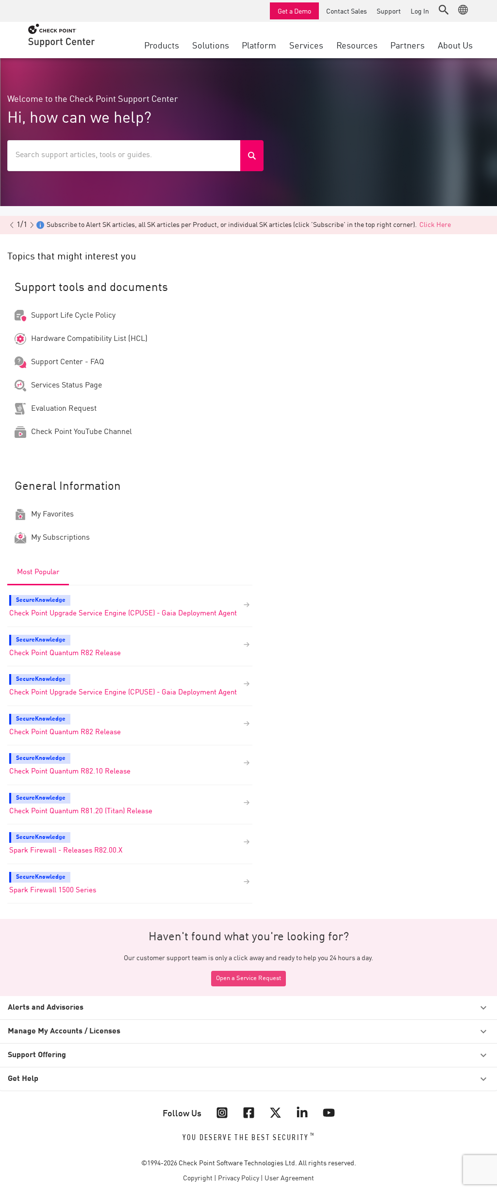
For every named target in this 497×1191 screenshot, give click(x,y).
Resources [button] (357, 44)
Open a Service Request (248, 978)
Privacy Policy (238, 1178)
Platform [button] (259, 44)
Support (389, 11)
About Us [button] (455, 44)
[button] (443, 10)
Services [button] (306, 44)
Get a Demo (294, 11)
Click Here (435, 225)
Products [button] (161, 44)
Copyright (198, 1178)
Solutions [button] (210, 44)
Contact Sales (346, 11)
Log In (420, 11)
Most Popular (38, 572)
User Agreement (289, 1178)
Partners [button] (407, 44)
